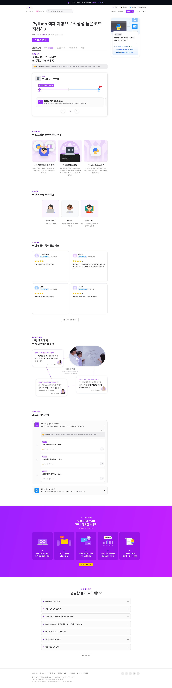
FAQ (73, 16)
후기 (46, 16)
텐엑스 (116, 7)
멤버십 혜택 (65, 16)
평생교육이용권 (142, 7)
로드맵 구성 (55, 16)
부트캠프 (125, 7)
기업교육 (134, 7)
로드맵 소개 (35, 16)
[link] (72, 445)
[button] (70, 102)
